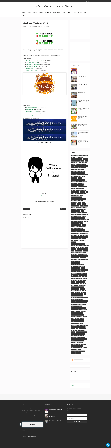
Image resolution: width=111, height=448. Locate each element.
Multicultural (74, 273)
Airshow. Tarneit (84, 155)
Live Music (74, 249)
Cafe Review (79, 174)
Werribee (83, 333)
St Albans (80, 316)
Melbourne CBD (81, 266)
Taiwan (73, 326)
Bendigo (73, 166)
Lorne (86, 249)
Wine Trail (80, 347)
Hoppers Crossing (75, 228)
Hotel (81, 228)
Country (73, 188)
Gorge (81, 219)
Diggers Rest (82, 193)
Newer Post (26, 209)
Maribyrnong (84, 259)
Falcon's (83, 204)
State (73, 318)
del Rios (76, 193)
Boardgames (74, 167)
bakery (80, 162)
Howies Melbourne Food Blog (78, 231)
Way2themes (31, 446)
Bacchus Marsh (75, 162)
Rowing (77, 299)
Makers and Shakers (82, 254)
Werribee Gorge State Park (77, 335)
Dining (74, 12)
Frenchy (77, 214)
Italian (77, 235)
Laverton (86, 245)
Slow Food (77, 309)
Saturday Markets (83, 300)
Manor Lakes (74, 259)
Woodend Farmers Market (31, 70)
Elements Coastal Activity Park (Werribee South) (83, 101)
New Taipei (84, 276)
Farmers (73, 205)
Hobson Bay (83, 226)
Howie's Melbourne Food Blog (78, 230)
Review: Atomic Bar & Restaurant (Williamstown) (82, 117)
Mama (73, 257)
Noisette (83, 281)
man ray (77, 257)
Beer (85, 164)
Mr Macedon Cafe (81, 92)
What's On (74, 342)
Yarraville (83, 351)
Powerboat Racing (75, 294)
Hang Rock (79, 223)
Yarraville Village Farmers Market (33, 64)
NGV (84, 280)
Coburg (82, 185)
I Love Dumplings (75, 233)
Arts (86, 159)
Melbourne (74, 266)
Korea (84, 238)
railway (79, 297)
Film (72, 209)
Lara (77, 245)
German (82, 217)
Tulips (83, 330)
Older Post (63, 209)
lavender (81, 245)
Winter (73, 349)
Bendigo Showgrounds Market (32, 115)
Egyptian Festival (78, 200)
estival (79, 202)
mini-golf (73, 269)
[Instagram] (88, 1)
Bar (77, 164)
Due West (80, 197)
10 (50, 142)
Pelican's (81, 287)
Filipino (85, 207)
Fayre (77, 205)
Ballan (84, 162)
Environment (74, 202)
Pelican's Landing (75, 288)
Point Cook (77, 292)
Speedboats (80, 313)
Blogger (34, 415)
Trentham (74, 330)
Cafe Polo (74, 174)
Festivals (41, 12)
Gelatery (73, 217)
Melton (82, 268)
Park (77, 287)
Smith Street (83, 309)
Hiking (69, 12)
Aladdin (73, 157)
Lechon (73, 247)
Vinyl (86, 332)
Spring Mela (74, 316)
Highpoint (74, 226)
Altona (81, 157)
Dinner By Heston (75, 195)
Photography (74, 290)
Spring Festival (81, 314)
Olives (73, 285)
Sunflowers (74, 321)
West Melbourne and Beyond (55, 6)
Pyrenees (74, 295)
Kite (86, 236)
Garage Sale (78, 216)
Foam (73, 211)
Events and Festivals (31, 433)
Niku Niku (78, 281)
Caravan (79, 176)
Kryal (85, 240)
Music (85, 273)
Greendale (78, 221)
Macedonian (74, 254)
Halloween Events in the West (55, 409)
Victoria (77, 332)
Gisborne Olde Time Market (32, 111)
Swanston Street (84, 325)
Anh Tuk (80, 159)
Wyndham (78, 349)
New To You (74, 278)
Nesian (73, 276)
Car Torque (74, 176)
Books (84, 167)
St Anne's (85, 316)
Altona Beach (74, 159)
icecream (82, 233)
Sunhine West (80, 321)
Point (73, 292)
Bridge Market (80, 169)
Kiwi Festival (79, 238)
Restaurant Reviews (32, 436)
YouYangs (78, 352)
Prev (25, 84)
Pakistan (73, 287)
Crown (77, 188)
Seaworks (79, 304)
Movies (77, 271)
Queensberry (74, 297)
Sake (81, 299)
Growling (86, 221)
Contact (34, 440)
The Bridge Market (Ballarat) (32, 62)
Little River (85, 247)
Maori (79, 259)
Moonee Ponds (84, 269)
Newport (85, 278)
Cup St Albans (74, 190)
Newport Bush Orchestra (77, 280)
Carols (83, 176)
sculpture (79, 302)
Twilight (73, 332)
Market (73, 261)
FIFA (82, 207)
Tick (77, 328)
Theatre (73, 328)
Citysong (73, 183)
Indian (86, 233)
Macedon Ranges (75, 252)
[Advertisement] (79, 30)
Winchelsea (74, 347)
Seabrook (84, 302)
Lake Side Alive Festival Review (78, 243)
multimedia (80, 273)
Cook (85, 186)
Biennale (78, 166)
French (73, 214)
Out (76, 285)
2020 (73, 155)
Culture (81, 188)
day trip (77, 191)
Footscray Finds (80, 212)
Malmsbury (74, 255)
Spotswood (74, 314)
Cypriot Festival (82, 190)
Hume (86, 231)
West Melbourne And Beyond (31, 26)
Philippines (82, 288)
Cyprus (73, 191)
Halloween (74, 223)
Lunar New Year (78, 250)
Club (78, 185)
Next (64, 84)
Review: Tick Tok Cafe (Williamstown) (82, 77)
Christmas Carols (75, 181)
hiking (78, 226)
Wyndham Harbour (76, 351)
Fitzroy (80, 209)
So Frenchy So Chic (76, 311)
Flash (84, 209)
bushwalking (79, 172)
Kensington (76, 236)
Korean (73, 240)
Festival (73, 207)
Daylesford (82, 191)
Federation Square (84, 205)
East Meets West (75, 198)
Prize (82, 294)
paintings (84, 285)
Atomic (73, 160)
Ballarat (73, 164)
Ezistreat (79, 204)
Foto (86, 212)
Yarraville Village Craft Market (32, 66)
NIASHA (73, 281)
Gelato (78, 217)
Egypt (73, 200)
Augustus (78, 160)
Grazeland (86, 219)
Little (81, 247)
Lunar (73, 250)
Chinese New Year (75, 179)
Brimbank (74, 171)
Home (23, 12)
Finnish (76, 209)
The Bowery (82, 326)
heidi (80, 224)
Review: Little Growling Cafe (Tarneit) (83, 85)
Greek (73, 221)
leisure (77, 247)
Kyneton (73, 242)
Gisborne (73, 219)
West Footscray (75, 339)
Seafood (73, 304)
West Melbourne (82, 339)
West (84, 337)
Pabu (79, 285)
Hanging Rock (75, 224)
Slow (73, 309)
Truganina (79, 330)
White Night (79, 342)
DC (86, 191)
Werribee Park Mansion (76, 337)
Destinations (48, 12)
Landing (73, 245)
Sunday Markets (79, 320)
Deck (73, 193)
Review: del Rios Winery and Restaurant (83, 125)
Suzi (79, 325)
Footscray (74, 212)
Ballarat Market (29, 113)
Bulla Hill (73, 172)
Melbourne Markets (76, 268)
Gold (78, 219)
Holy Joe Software (44, 446)
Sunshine (73, 323)
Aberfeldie (77, 155)
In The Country (56, 12)
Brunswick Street (80, 171)
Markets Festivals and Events (78, 264)
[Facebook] (86, 1)
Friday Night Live (84, 214)
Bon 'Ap (80, 167)
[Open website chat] (108, 445)
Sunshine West (80, 323)
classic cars (74, 185)
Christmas (83, 179)
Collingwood (74, 186)
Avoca (86, 160)
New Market (78, 276)
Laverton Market (29, 109)
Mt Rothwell (82, 271)
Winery (84, 347)
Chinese (80, 178)
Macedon (85, 250)
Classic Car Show (80, 183)
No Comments (46, 26)
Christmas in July (83, 181)
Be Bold (80, 164)
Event (83, 202)
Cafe (84, 172)
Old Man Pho (82, 283)
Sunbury (73, 320)
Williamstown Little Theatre (77, 345)
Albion (77, 157)
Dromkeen (74, 197)
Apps (85, 12)
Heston (83, 224)
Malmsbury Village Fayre (82, 255)
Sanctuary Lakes (75, 300)
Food (82, 211)
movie (73, 271)
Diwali (81, 195)
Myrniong (74, 275)
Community (80, 186)
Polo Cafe (83, 292)
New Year (80, 278)
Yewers (73, 352)
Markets (35, 12)
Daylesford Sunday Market (31, 107)
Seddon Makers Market (77, 306)
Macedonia (82, 252)
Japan (81, 235)
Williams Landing (75, 344)
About (23, 15)
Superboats (74, 325)
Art (83, 159)
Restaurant (85, 297)
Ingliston (73, 235)
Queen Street (80, 295)
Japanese (86, 235)
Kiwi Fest (73, 238)
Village (82, 332)
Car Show (86, 174)
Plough (83, 290)
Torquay (83, 328)
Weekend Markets (75, 333)
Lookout (79, 249)
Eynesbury (74, 204)
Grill (82, 221)
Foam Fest (77, 211)
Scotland (73, 302)
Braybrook (74, 169)
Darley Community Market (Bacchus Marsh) (35, 60)
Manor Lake (82, 257)
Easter (81, 198)
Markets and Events (76, 262)
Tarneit (77, 326)
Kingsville (82, 236)
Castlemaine (74, 178)
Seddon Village (75, 307)
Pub (85, 294)
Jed (72, 236)
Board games (84, 166)
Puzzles (63, 12)
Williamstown (82, 344)
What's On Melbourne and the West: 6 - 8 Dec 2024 (83, 141)
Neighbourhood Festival (82, 275)
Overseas (80, 12)
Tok (80, 328)
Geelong (84, 216)
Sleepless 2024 (82, 307)
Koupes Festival (79, 240)
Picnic (79, 290)
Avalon (82, 160)
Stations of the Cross (79, 318)
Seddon (83, 304)
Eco (84, 198)
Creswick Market (29, 68)
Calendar (29, 12)
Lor (82, 249)
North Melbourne (75, 283)
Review (73, 299)
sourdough (83, 311)
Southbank (74, 313)
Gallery (73, 216)
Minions (78, 269)
